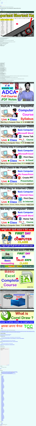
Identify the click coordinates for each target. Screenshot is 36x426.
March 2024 (2, 390)
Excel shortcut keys (7, 331)
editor (1, 9)
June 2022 (2, 401)
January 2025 (2, 385)
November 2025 (2, 380)
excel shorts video (13, 331)
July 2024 (2, 388)
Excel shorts (10, 331)
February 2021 (2, 409)
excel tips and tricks (20, 331)
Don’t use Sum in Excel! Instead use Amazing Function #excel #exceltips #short (8, 373)
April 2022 (2, 402)
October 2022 (2, 399)
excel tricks (25, 331)
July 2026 (2, 376)
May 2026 (2, 377)
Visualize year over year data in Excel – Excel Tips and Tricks (7, 344)
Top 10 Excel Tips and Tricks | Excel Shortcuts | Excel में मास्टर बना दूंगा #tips (8, 372)
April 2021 (2, 408)
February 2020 (2, 415)
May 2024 (2, 389)
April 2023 (2, 396)
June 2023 (2, 395)
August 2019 (2, 418)
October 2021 (2, 405)
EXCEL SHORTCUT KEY (2, 331)
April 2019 (2, 420)
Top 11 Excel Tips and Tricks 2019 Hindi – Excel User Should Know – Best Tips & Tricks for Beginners (12, 338)
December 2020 (2, 410)
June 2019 (2, 419)
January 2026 (2, 379)
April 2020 (2, 414)
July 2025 (2, 382)
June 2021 (2, 407)
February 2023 (2, 397)
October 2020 (2, 411)
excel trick (23, 331)
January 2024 (2, 391)
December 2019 (2, 416)
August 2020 (2, 412)
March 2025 (2, 384)
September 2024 (2, 387)
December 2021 (2, 404)
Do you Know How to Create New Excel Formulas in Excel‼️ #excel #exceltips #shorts (9, 371)
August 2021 (2, 406)
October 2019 (2, 417)
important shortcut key (31, 331)
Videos (2, 10)
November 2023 (2, 392)
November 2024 (2, 386)
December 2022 (2, 398)
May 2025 (2, 383)
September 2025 (2, 381)
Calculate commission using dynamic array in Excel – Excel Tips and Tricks (9, 341)
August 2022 (2, 400)
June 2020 (2, 413)
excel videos (28, 331)
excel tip (15, 331)
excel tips (17, 331)
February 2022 (2, 403)
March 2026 (2, 378)
